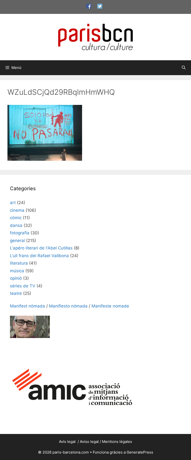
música (17, 270)
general (17, 240)
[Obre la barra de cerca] (183, 67)
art (13, 202)
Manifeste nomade (110, 306)
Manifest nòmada (27, 306)
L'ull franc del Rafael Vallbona (39, 255)
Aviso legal (89, 441)
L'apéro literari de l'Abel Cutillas (41, 247)
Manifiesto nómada (68, 306)
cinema (17, 210)
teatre (16, 293)
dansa (16, 225)
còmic (16, 217)
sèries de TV (22, 285)
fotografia (19, 232)
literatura (19, 263)
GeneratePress (140, 452)
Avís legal (68, 441)
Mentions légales (117, 441)
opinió (16, 278)
